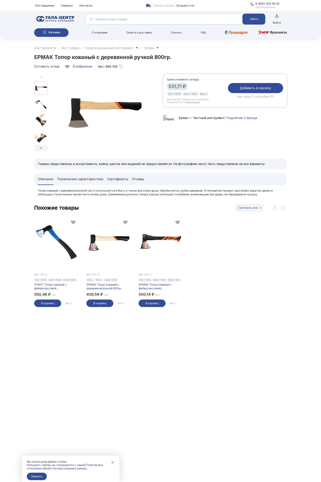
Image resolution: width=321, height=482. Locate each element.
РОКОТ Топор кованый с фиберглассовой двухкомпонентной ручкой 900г (55, 286)
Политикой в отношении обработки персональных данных (65, 466)
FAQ (203, 32)
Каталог (55, 32)
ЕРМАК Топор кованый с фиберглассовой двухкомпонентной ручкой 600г (160, 286)
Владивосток (185, 5)
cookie (62, 461)
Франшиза (278, 32)
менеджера (193, 102)
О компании (99, 32)
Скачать (176, 32)
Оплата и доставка (139, 32)
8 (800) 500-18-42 (267, 3)
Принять (36, 476)
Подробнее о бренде (241, 118)
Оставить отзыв (46, 66)
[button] (41, 148)
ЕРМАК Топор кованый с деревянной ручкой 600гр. (104, 286)
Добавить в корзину (255, 88)
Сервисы (67, 5)
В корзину (47, 303)
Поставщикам (44, 5)
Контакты (85, 5)
